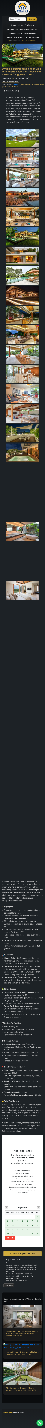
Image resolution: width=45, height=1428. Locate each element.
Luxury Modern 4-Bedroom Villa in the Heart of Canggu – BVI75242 (22, 1353)
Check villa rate (11, 91)
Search (32, 19)
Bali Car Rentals (30, 33)
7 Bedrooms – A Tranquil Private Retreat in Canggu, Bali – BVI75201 (21, 1389)
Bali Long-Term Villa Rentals (22, 29)
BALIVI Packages (32, 37)
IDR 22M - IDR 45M (21, 78)
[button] (39, 1423)
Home (13, 25)
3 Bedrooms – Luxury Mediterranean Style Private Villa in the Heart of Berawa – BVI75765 (22, 1333)
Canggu (15, 84)
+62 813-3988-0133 (20, 1412)
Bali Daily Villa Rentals (26, 25)
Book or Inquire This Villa (23, 1253)
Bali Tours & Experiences (15, 37)
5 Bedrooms (7, 78)
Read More (8, 1285)
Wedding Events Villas (10, 81)
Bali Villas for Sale (15, 33)
